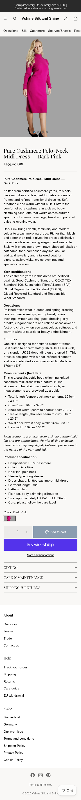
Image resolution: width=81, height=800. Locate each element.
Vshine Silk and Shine (45, 793)
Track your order (15, 667)
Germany (10, 724)
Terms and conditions (19, 738)
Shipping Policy (14, 745)
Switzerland (12, 717)
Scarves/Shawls (59, 30)
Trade (8, 638)
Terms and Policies (40, 784)
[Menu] (5, 18)
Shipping (10, 674)
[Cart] (76, 18)
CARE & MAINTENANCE (23, 577)
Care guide (11, 688)
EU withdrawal (14, 695)
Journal (9, 631)
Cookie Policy (13, 760)
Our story (10, 624)
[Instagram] (40, 775)
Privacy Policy (13, 752)
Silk (24, 30)
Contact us (11, 645)
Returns (9, 681)
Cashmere (37, 30)
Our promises (13, 731)
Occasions (10, 30)
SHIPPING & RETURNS (22, 587)
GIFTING (11, 567)
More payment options (40, 555)
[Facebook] (32, 775)
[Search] (15, 18)
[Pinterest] (48, 775)
